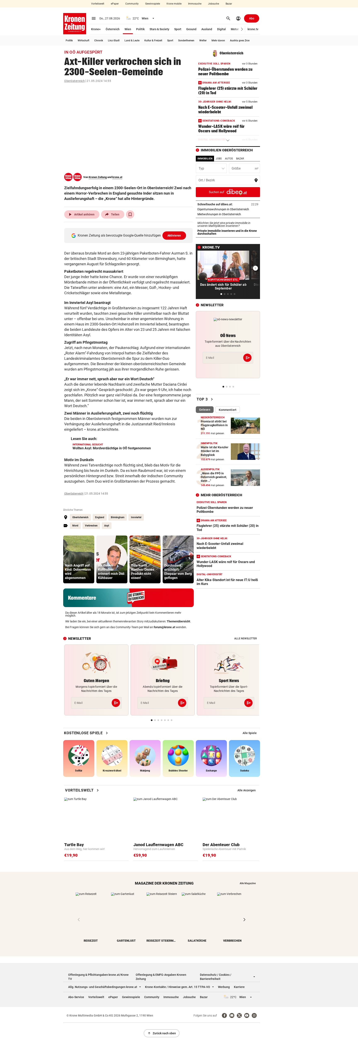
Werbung (224, 987)
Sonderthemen (186, 40)
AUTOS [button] (229, 158)
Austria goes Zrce (239, 40)
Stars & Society (159, 29)
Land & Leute (132, 40)
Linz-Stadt (114, 40)
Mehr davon (218, 40)
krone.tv (253, 29)
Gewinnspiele (152, 3)
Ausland (206, 29)
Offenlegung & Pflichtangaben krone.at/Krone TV (98, 977)
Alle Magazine (248, 883)
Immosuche (194, 3)
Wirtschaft (83, 40)
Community (132, 3)
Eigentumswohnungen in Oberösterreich (227, 209)
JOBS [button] (219, 158)
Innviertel (136, 517)
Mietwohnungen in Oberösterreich (227, 214)
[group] (78, 559)
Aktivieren (174, 235)
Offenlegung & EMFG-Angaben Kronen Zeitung (161, 977)
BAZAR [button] (240, 158)
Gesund (191, 29)
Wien (128, 29)
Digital (221, 29)
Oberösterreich (74, 81)
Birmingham (117, 517)
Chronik (98, 40)
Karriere (239, 987)
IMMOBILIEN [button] (204, 158)
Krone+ (96, 29)
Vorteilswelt (97, 3)
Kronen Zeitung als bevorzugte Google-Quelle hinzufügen (129, 235)
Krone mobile (174, 3)
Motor (235, 29)
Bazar (229, 3)
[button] (242, 29)
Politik (140, 29)
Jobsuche (213, 3)
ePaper (115, 3)
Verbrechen (91, 525)
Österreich (113, 29)
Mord (75, 525)
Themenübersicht (178, 621)
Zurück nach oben (161, 1033)
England (99, 517)
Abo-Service (76, 997)
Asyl (106, 525)
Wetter (203, 40)
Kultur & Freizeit (153, 40)
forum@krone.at (164, 627)
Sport (177, 29)
